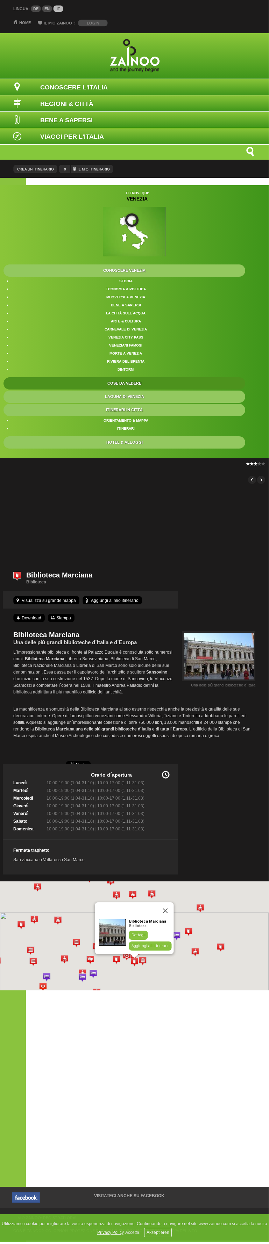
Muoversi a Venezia (125, 297)
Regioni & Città (66, 103)
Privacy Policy (110, 1232)
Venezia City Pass (125, 337)
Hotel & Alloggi (124, 442)
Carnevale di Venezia (126, 329)
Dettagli (139, 935)
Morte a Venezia (125, 353)
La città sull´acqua (126, 313)
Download (31, 618)
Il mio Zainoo (60, 23)
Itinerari (126, 428)
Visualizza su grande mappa (49, 600)
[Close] (165, 910)
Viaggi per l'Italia (72, 136)
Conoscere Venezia (124, 270)
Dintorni (126, 369)
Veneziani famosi (125, 345)
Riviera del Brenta (125, 361)
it (58, 9)
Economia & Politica (126, 289)
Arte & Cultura (126, 321)
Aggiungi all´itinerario (150, 946)
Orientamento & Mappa (126, 420)
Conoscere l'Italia (74, 87)
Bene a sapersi (126, 305)
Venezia (137, 199)
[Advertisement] (134, 514)
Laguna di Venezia (124, 396)
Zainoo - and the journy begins (134, 56)
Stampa (63, 618)
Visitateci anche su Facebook (129, 1195)
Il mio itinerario (87, 169)
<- (252, 480)
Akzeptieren (158, 1232)
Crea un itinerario (35, 169)
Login (93, 23)
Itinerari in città (124, 410)
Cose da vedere (124, 383)
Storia (126, 281)
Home (25, 23)
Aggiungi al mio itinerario (115, 600)
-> (261, 480)
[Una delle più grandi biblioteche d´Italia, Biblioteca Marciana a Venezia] (218, 681)
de (35, 9)
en (47, 9)
